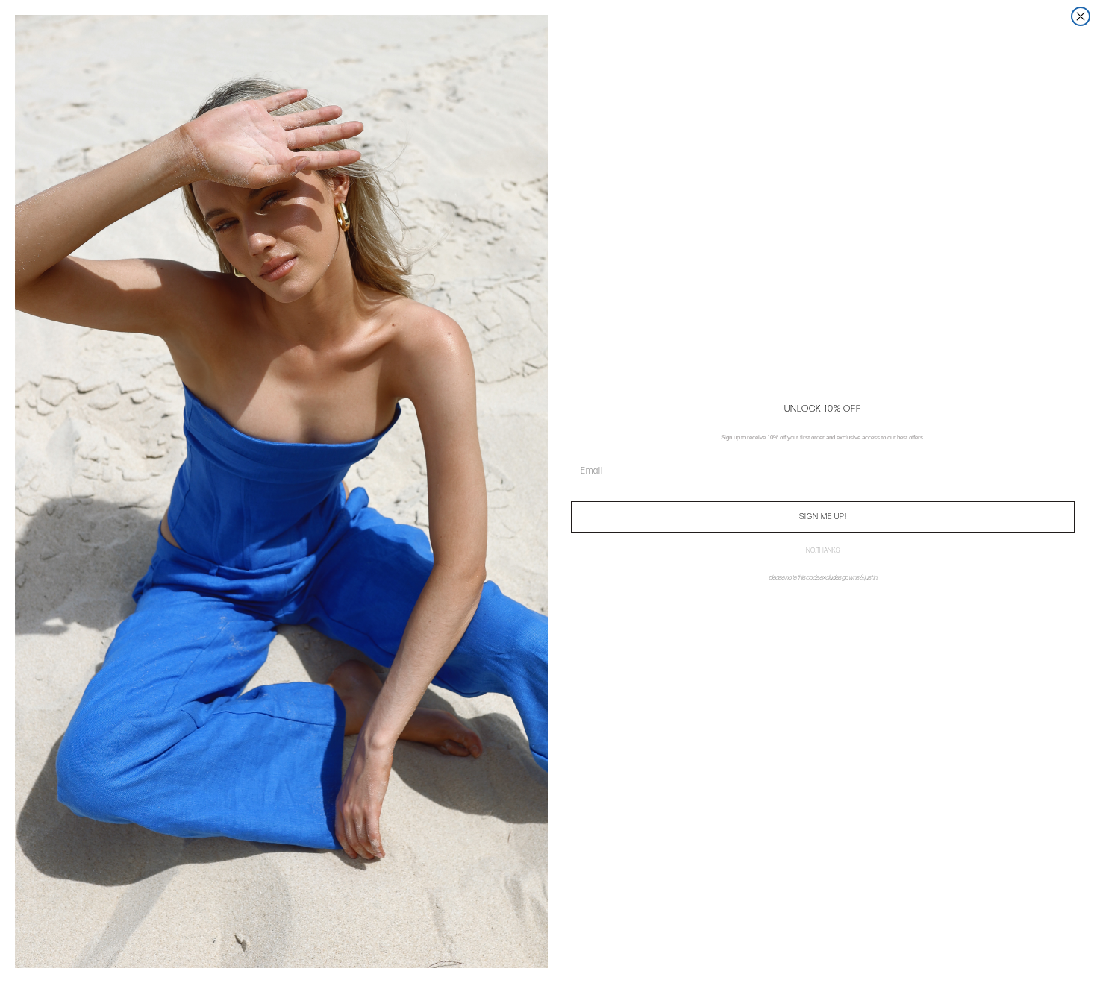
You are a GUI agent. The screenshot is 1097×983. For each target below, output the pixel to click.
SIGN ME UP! (823, 516)
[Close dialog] (1081, 16)
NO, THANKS (823, 551)
